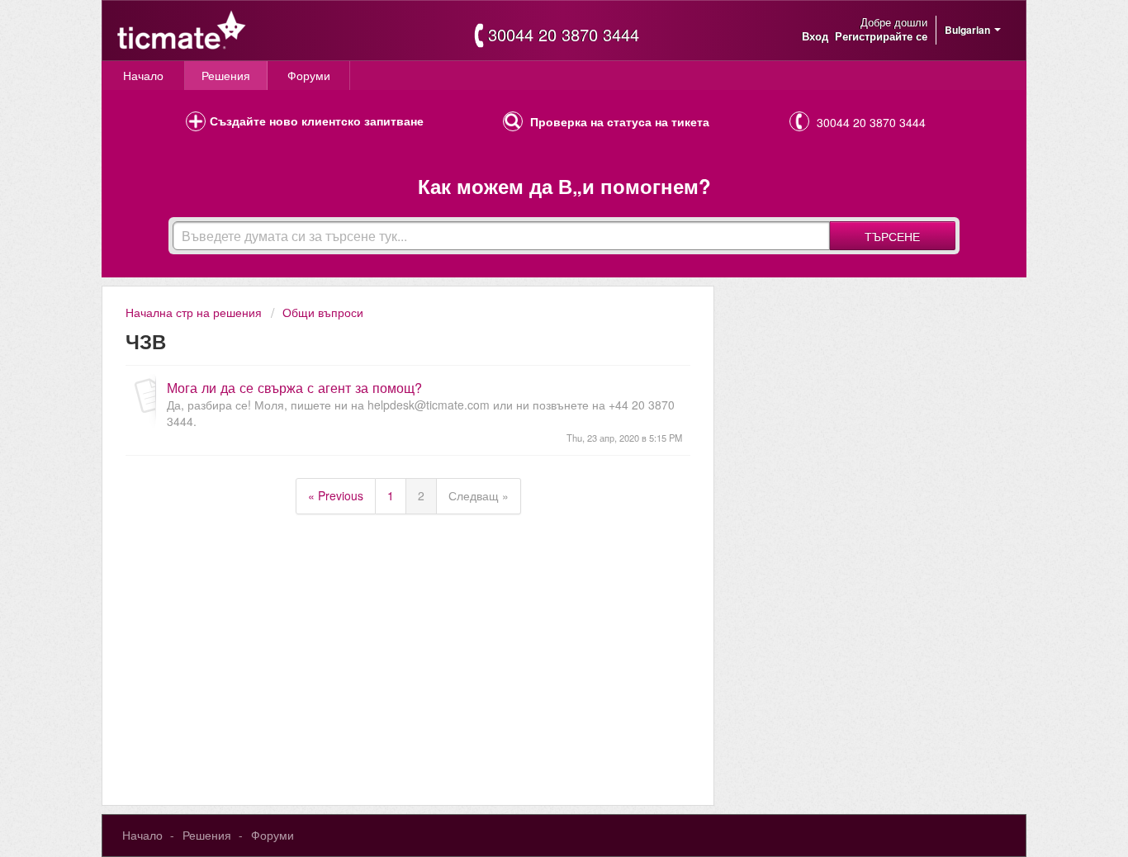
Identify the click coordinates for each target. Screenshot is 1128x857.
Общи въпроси (322, 312)
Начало (143, 75)
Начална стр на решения (195, 312)
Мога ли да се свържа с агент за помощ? (294, 387)
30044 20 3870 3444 (563, 35)
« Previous (335, 495)
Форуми (308, 75)
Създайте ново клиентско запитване (317, 120)
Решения (225, 75)
